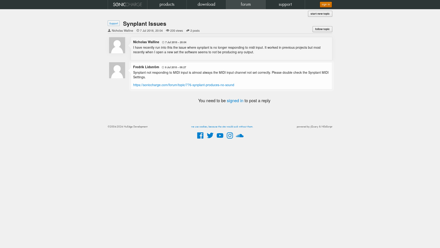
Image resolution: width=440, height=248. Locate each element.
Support (113, 23)
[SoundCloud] (239, 139)
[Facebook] (200, 139)
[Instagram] (229, 139)
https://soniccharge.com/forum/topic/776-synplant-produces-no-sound (183, 84)
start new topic (320, 14)
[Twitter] (210, 139)
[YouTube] (220, 139)
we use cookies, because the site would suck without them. (222, 126)
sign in (326, 4)
